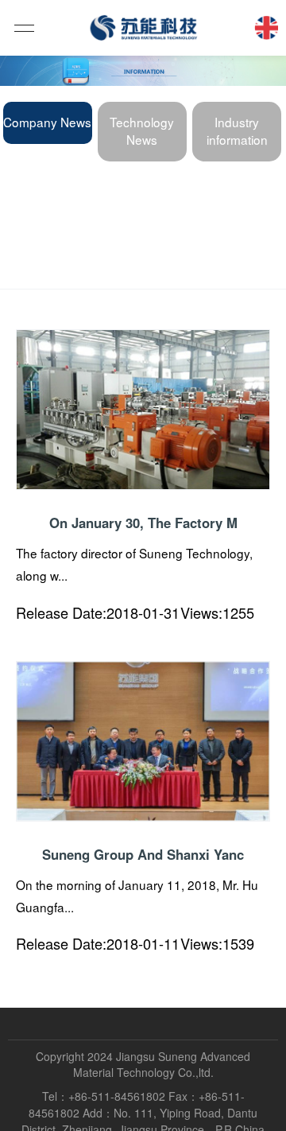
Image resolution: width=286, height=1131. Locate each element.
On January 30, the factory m (143, 522)
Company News (47, 121)
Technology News (142, 130)
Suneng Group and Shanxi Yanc (143, 854)
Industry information (237, 130)
